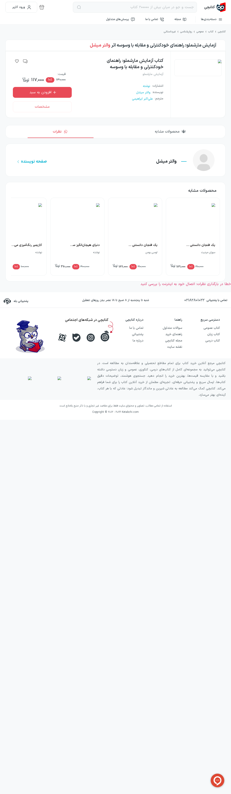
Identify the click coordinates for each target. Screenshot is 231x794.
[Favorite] (17, 61)
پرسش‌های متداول (117, 19)
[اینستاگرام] (91, 337)
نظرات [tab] (57, 131)
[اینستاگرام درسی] (105, 336)
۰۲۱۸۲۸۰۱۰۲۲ (194, 300)
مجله (177, 19)
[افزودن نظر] (25, 61)
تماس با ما (151, 19)
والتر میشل (100, 45)
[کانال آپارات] (62, 337)
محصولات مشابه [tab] (167, 131)
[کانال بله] (76, 337)
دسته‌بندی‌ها (209, 19)
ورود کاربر (18, 7)
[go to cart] (41, 7)
